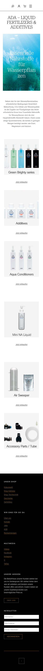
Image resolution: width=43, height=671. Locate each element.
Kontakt (7, 522)
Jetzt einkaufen (21, 182)
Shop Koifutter (9, 491)
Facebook (7, 553)
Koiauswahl (8, 487)
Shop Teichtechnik (11, 495)
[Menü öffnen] (30, 6)
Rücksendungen (10, 533)
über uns (11, 600)
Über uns (7, 518)
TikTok (6, 564)
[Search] (12, 6)
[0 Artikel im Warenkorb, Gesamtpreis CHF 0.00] (24, 6)
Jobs (6, 525)
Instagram (8, 556)
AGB (5, 529)
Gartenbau (8, 502)
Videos (6, 549)
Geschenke (8, 498)
